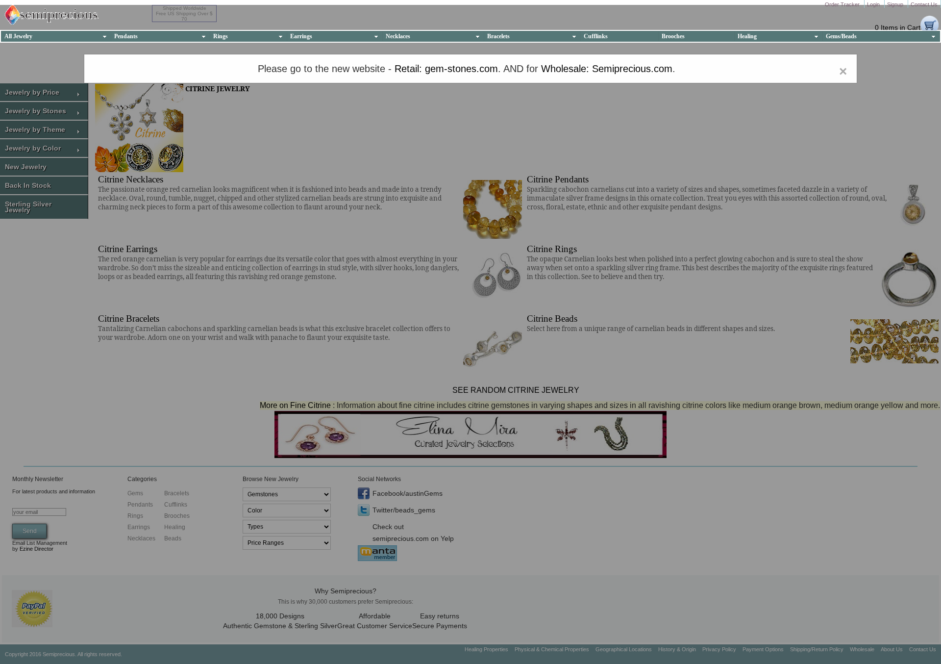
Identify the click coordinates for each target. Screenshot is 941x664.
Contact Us (924, 4)
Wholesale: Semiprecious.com (606, 68)
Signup (896, 4)
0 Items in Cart (897, 27)
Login (874, 4)
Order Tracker (843, 4)
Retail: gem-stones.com (446, 68)
